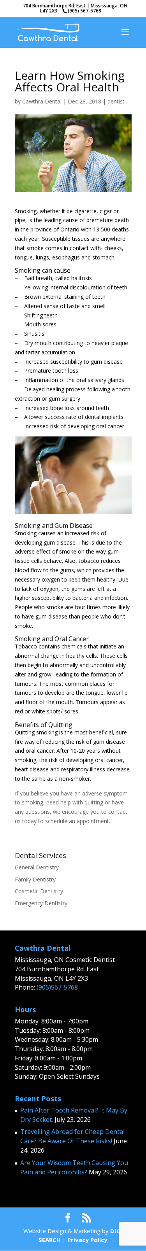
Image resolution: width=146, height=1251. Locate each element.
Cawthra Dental (42, 101)
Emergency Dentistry (41, 903)
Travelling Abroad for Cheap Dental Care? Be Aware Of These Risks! (72, 1136)
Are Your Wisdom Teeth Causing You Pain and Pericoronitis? (74, 1167)
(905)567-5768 (57, 987)
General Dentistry (37, 867)
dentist (116, 101)
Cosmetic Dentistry (39, 891)
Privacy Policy (87, 1240)
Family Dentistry (35, 879)
